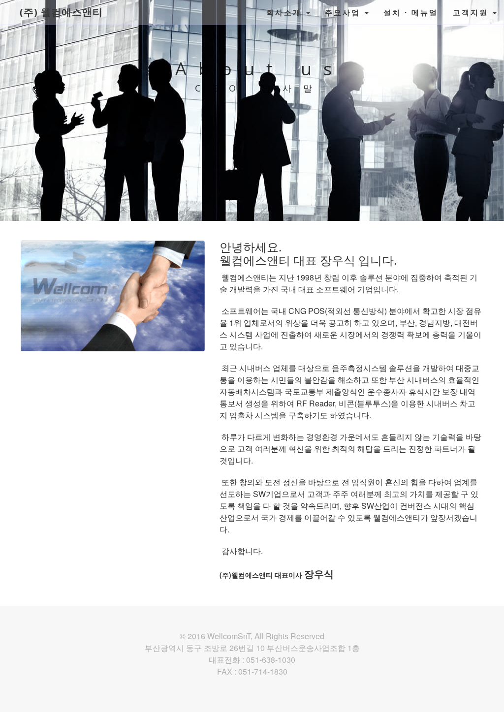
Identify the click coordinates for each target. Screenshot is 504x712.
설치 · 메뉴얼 (410, 12)
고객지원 (472, 12)
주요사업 (344, 12)
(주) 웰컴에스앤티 (61, 12)
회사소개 (285, 12)
